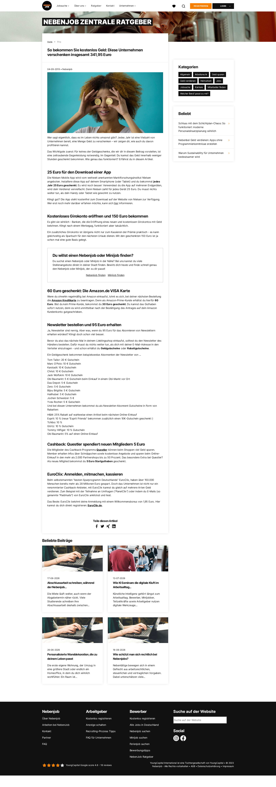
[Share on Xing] (108, 526)
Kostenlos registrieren (98, 718)
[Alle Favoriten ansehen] (174, 5)
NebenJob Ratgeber (141, 756)
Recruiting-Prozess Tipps (100, 731)
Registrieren (201, 6)
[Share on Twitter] (102, 526)
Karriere (199, 87)
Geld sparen (218, 74)
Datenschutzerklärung (209, 766)
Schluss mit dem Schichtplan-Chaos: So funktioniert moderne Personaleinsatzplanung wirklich (201, 127)
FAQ (44, 744)
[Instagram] (176, 738)
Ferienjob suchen (140, 744)
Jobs (218, 80)
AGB (193, 766)
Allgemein (185, 74)
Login (223, 6)
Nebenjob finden (95, 275)
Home (49, 42)
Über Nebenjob (51, 718)
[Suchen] (183, 5)
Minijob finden (116, 275)
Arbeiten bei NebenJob (55, 724)
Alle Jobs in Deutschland (144, 724)
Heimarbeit (205, 80)
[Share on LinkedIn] (114, 526)
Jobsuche (185, 87)
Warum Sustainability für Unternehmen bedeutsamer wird (201, 154)
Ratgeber (96, 5)
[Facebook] (183, 738)
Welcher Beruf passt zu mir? (194, 93)
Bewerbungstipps (140, 750)
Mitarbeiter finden (217, 87)
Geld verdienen (187, 80)
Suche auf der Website (194, 711)
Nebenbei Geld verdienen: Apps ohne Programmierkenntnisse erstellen (200, 141)
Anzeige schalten (96, 724)
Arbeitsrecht (201, 74)
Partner (46, 737)
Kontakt (110, 5)
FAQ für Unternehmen (98, 737)
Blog (59, 42)
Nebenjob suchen (140, 731)
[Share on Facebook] (97, 526)
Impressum (228, 766)
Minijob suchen (138, 737)
